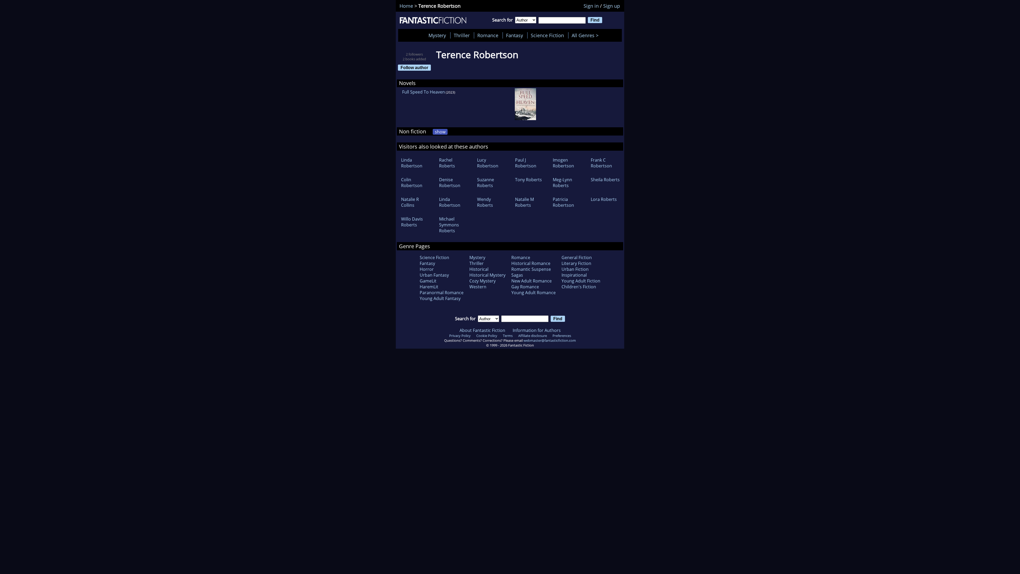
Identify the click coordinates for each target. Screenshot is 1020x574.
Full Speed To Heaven (423, 92)
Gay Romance (525, 287)
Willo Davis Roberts (412, 222)
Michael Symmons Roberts (449, 225)
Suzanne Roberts (485, 182)
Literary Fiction (576, 263)
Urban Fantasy (434, 275)
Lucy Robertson (487, 163)
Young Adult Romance (533, 293)
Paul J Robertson (525, 163)
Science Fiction (547, 35)
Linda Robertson (411, 163)
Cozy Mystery (482, 281)
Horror (427, 269)
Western (477, 287)
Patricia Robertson (563, 202)
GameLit (428, 281)
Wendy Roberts (485, 202)
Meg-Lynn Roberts (562, 182)
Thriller (462, 35)
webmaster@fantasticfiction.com (550, 340)
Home (406, 6)
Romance (487, 35)
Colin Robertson (411, 182)
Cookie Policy (486, 335)
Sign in (591, 6)
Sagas (517, 275)
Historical (478, 269)
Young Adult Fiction (581, 281)
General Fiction (577, 257)
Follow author (414, 67)
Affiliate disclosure (532, 335)
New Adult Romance (531, 281)
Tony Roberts (528, 180)
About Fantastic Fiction (482, 330)
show (440, 132)
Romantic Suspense (531, 269)
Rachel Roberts (447, 163)
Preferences (561, 335)
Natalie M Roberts (524, 202)
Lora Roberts (604, 199)
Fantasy (514, 35)
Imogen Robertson (563, 163)
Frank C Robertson (601, 163)
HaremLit (429, 287)
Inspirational (574, 275)
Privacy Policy (460, 335)
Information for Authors (537, 330)
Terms (508, 335)
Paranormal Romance (442, 293)
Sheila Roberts (605, 180)
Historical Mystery (487, 275)
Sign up (611, 6)
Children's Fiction (579, 287)
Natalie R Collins (410, 202)
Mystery (437, 35)
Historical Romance (530, 263)
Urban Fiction (575, 269)
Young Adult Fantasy (440, 298)
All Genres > (586, 35)
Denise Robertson (449, 182)
